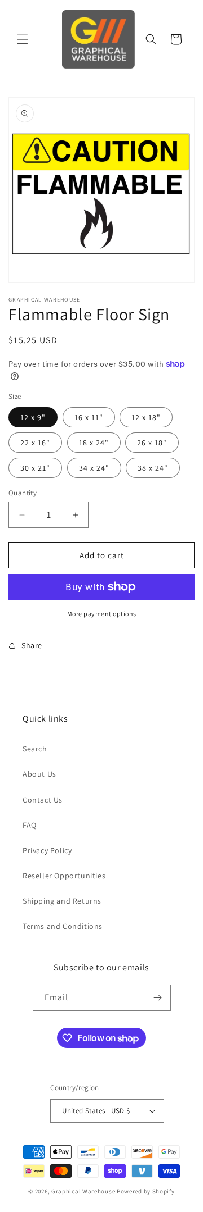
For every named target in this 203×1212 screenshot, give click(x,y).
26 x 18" (152, 443)
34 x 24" (94, 468)
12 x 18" (146, 417)
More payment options (101, 613)
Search (35, 749)
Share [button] (31, 645)
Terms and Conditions (63, 926)
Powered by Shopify (146, 1191)
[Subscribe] (157, 998)
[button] (22, 39)
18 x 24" (94, 443)
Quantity (22, 493)
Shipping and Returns (62, 901)
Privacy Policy (47, 850)
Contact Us (43, 800)
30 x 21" (35, 468)
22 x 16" (35, 443)
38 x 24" (153, 468)
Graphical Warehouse (83, 1191)
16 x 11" (88, 417)
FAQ (30, 825)
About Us (39, 774)
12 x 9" (33, 417)
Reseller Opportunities (64, 876)
